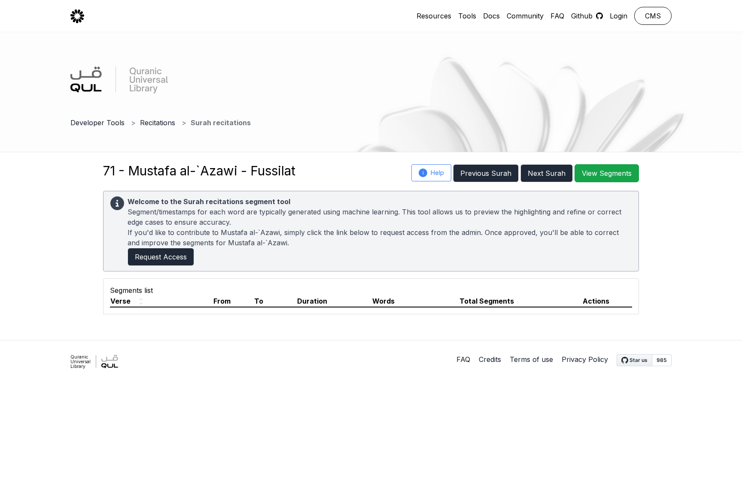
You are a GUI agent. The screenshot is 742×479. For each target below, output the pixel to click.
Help (433, 172)
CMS (653, 16)
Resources (434, 16)
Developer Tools (97, 122)
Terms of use (531, 359)
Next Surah (547, 173)
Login (618, 16)
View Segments (607, 173)
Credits (490, 359)
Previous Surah (485, 173)
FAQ (557, 16)
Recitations (157, 122)
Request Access (161, 257)
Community (525, 16)
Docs (491, 16)
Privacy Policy (585, 359)
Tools (467, 16)
